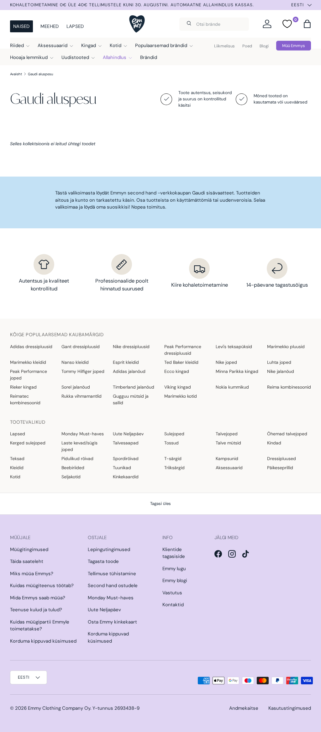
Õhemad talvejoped (287, 434)
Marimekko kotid (180, 396)
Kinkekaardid (126, 477)
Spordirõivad (126, 458)
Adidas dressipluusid (31, 346)
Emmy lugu (174, 568)
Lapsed (75, 26)
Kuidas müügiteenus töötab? (42, 585)
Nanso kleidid (75, 362)
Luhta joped (279, 362)
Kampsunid (227, 458)
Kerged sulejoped (27, 443)
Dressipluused (281, 458)
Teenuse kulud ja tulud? (36, 610)
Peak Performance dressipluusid (182, 350)
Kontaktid (173, 605)
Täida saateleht (26, 561)
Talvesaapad (126, 443)
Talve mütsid (228, 443)
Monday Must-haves (82, 434)
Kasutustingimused (289, 708)
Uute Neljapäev (128, 434)
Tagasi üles (160, 503)
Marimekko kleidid (28, 362)
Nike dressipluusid (131, 346)
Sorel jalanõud (75, 387)
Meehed (49, 26)
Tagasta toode (103, 561)
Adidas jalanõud (129, 371)
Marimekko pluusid (286, 346)
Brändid (148, 57)
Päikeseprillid (280, 467)
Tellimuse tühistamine (112, 573)
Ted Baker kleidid (181, 362)
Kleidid (17, 467)
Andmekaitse (243, 708)
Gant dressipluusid (80, 346)
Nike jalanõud (280, 371)
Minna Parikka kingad (237, 371)
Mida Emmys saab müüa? (37, 598)
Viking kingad (177, 387)
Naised (21, 26)
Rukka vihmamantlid (81, 396)
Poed (247, 46)
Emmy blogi (174, 580)
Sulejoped (174, 434)
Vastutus (172, 593)
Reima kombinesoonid (289, 387)
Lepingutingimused (109, 549)
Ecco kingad (176, 371)
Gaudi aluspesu (40, 74)
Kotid (15, 477)
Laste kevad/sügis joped (79, 446)
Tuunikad (122, 467)
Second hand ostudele (113, 585)
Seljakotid (71, 477)
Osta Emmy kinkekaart (112, 622)
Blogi (264, 46)
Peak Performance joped (28, 375)
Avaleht (16, 74)
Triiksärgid (174, 467)
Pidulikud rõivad (77, 458)
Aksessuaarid (229, 467)
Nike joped (226, 362)
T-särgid (173, 458)
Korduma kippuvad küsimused (43, 641)
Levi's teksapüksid (234, 346)
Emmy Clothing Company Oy (59, 708)
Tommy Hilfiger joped (82, 371)
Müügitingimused (29, 549)
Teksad (17, 458)
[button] (307, 24)
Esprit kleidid (126, 362)
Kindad (274, 443)
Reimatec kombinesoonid (25, 399)
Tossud (171, 443)
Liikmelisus (224, 46)
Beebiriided (72, 467)
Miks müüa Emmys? (31, 573)
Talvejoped (227, 434)
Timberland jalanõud (133, 387)
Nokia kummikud (232, 387)
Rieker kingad (23, 387)
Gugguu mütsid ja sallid (131, 399)
